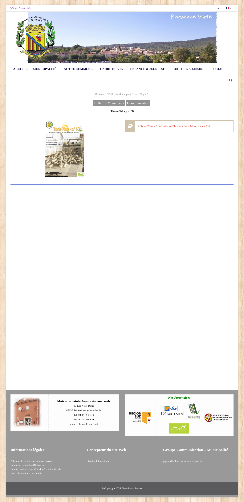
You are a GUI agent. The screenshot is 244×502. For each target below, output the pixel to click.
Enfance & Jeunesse (147, 69)
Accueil (20, 69)
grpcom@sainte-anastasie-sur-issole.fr (182, 461)
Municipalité (44, 69)
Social (217, 69)
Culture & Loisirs (188, 69)
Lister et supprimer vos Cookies (26, 472)
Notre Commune (78, 69)
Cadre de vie (111, 69)
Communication (138, 103)
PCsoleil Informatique (98, 460)
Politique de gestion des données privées (31, 460)
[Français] (229, 8)
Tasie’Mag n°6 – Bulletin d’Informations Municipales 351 (175, 126)
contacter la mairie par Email (84, 424)
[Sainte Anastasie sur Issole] (34, 37)
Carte (218, 8)
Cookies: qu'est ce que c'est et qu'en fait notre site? (36, 468)
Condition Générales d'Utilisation (27, 464)
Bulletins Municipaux (119, 94)
